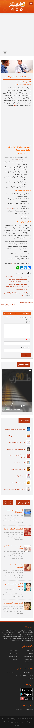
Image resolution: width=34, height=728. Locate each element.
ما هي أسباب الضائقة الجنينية (15, 566)
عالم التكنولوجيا (28, 656)
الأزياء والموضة (29, 651)
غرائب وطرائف (13, 656)
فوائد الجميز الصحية (25, 302)
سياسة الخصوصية (12, 673)
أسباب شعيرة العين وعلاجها (13, 603)
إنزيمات (16, 293)
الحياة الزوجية (13, 651)
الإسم (28, 340)
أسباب (25, 293)
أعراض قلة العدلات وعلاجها (13, 529)
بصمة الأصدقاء (29, 662)
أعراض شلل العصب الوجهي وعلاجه (13, 585)
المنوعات (23, 296)
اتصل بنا (15, 676)
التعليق (28, 322)
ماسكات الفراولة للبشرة (9, 305)
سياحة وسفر (13, 653)
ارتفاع (11, 293)
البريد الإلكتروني (25, 347)
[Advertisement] (17, 32)
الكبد (8, 293)
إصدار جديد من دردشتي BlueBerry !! (15, 511)
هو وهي (15, 659)
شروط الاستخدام (28, 673)
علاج (5, 293)
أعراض (20, 293)
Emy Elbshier (18, 82)
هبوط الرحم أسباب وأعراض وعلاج (13, 547)
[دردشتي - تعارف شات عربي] (26, 690)
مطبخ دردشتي (29, 659)
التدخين (13, 264)
